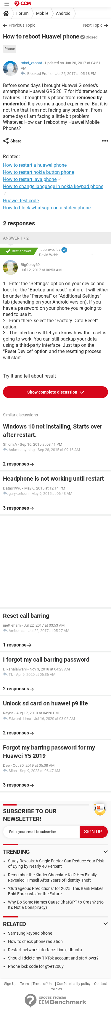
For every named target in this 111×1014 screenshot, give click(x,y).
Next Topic (92, 25)
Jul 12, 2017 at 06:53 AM (41, 270)
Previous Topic (22, 25)
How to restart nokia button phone (38, 172)
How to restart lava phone (30, 179)
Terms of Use (43, 984)
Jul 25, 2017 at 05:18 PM (75, 73)
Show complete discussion (52, 392)
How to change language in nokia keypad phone (53, 186)
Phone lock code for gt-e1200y (36, 966)
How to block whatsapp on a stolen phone (47, 208)
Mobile (42, 13)
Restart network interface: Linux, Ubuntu (45, 949)
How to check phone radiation (35, 941)
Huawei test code (21, 200)
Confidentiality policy (74, 984)
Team (24, 984)
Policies (55, 989)
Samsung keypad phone (30, 933)
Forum (22, 13)
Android (63, 13)
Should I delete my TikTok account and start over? (53, 958)
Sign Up (10, 984)
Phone (9, 49)
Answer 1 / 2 (16, 238)
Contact (100, 984)
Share (16, 141)
